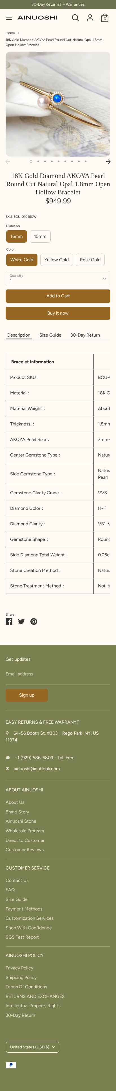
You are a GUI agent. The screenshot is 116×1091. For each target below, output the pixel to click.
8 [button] (79, 161)
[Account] (90, 15)
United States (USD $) (29, 1047)
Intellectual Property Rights (33, 1005)
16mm (16, 236)
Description (18, 335)
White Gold (21, 259)
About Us (15, 802)
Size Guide (50, 335)
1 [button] (31, 161)
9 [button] (85, 161)
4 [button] (52, 161)
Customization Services (29, 918)
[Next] (108, 161)
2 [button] (38, 161)
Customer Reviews (25, 849)
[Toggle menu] (9, 17)
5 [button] (58, 161)
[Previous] (7, 161)
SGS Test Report (22, 937)
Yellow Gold (56, 259)
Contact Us (17, 880)
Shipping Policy (21, 977)
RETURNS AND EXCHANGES (35, 996)
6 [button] (65, 161)
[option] (58, 104)
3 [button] (45, 161)
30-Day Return (85, 335)
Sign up (26, 695)
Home (10, 33)
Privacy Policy (19, 968)
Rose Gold (90, 259)
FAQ (10, 889)
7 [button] (72, 161)
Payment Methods (24, 909)
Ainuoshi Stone (21, 821)
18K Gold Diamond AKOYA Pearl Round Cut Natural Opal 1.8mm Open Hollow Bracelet (54, 42)
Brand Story (17, 812)
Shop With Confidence (29, 927)
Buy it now (58, 313)
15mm (40, 236)
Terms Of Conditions (26, 986)
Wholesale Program (25, 830)
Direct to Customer (25, 840)
